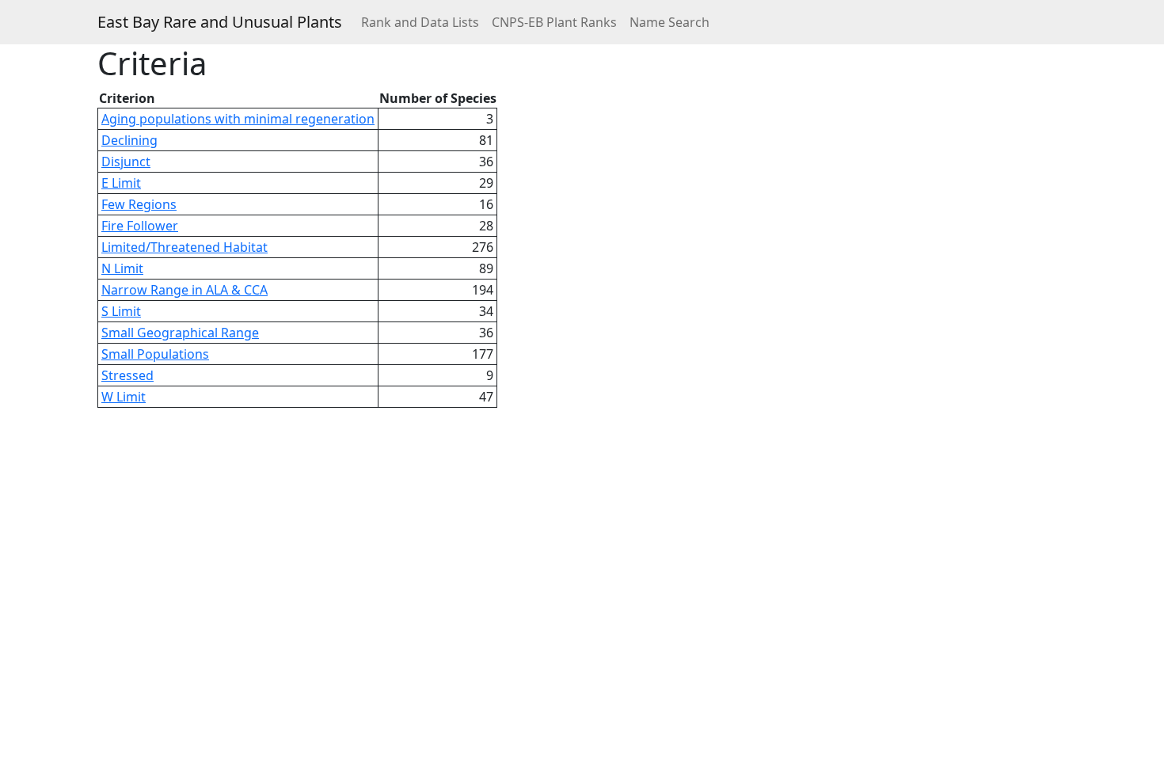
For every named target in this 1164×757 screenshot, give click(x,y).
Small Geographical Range (180, 332)
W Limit (123, 396)
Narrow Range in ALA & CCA (184, 290)
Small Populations (155, 354)
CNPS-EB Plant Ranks (554, 22)
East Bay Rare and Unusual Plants (219, 21)
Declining (129, 140)
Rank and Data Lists (420, 22)
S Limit (121, 311)
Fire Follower (139, 225)
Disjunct (125, 161)
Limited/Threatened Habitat (184, 247)
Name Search (669, 22)
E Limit (121, 183)
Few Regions (139, 204)
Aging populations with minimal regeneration (238, 118)
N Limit (122, 268)
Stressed (127, 375)
